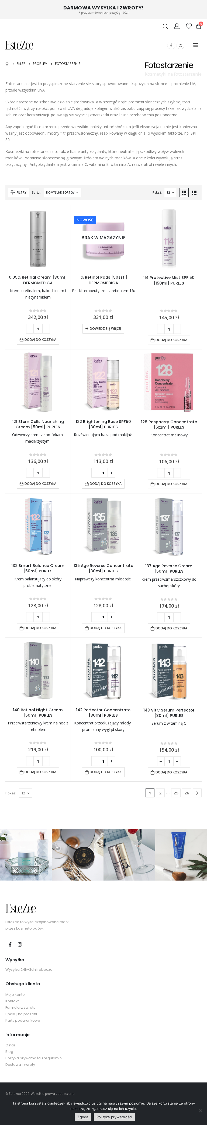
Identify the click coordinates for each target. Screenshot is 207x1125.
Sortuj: (36, 192)
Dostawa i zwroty (20, 1064)
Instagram (20, 944)
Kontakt (12, 1001)
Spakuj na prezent (21, 1014)
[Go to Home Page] (7, 64)
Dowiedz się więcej (105, 328)
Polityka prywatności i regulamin (33, 1058)
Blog (9, 1051)
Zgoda (82, 1117)
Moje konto (15, 994)
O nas (10, 1045)
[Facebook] (171, 45)
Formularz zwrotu (20, 1007)
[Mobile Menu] (196, 45)
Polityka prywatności (114, 1117)
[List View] (194, 192)
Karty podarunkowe (22, 1020)
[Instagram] (180, 45)
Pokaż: (157, 192)
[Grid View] (184, 192)
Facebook (10, 944)
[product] (38, 238)
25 (176, 792)
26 (186, 792)
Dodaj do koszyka (40, 339)
